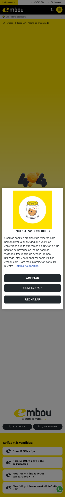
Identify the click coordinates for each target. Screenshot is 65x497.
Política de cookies (26, 265)
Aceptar (32, 278)
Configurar (32, 287)
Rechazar (32, 299)
